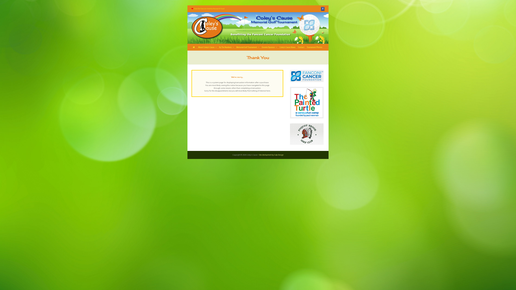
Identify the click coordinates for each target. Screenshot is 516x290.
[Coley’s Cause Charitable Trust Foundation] (207, 28)
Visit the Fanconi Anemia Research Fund (209, 9)
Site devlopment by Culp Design (271, 155)
